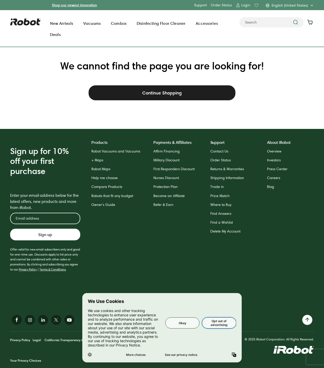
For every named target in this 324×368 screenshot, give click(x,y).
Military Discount (166, 160)
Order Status (221, 5)
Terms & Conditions (52, 269)
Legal (37, 340)
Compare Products (106, 186)
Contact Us (219, 151)
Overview (274, 151)
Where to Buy (220, 204)
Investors (274, 160)
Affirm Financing (166, 151)
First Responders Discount (174, 169)
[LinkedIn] (43, 320)
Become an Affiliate (169, 195)
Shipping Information (227, 178)
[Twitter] (56, 320)
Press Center (277, 169)
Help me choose (104, 178)
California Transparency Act (65, 340)
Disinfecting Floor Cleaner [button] (161, 23)
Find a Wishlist (221, 222)
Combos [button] (119, 23)
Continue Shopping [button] (162, 93)
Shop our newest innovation (74, 5)
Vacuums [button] (92, 23)
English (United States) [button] (290, 5)
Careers (273, 178)
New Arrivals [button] (61, 23)
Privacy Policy (28, 269)
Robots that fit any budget (112, 195)
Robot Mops (100, 169)
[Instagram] (30, 320)
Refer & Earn (163, 204)
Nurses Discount (166, 178)
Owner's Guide (103, 204)
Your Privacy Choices (25, 360)
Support (200, 5)
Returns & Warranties (227, 169)
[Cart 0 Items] (311, 22)
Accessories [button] (207, 23)
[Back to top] (307, 320)
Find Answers (220, 213)
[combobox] (271, 22)
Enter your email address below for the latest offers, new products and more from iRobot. (44, 201)
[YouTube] (69, 320)
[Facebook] (17, 320)
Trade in (217, 186)
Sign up (45, 234)
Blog (270, 186)
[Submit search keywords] (296, 22)
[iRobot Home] (25, 22)
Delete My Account (225, 231)
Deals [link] (55, 34)
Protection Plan (165, 186)
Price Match (220, 195)
